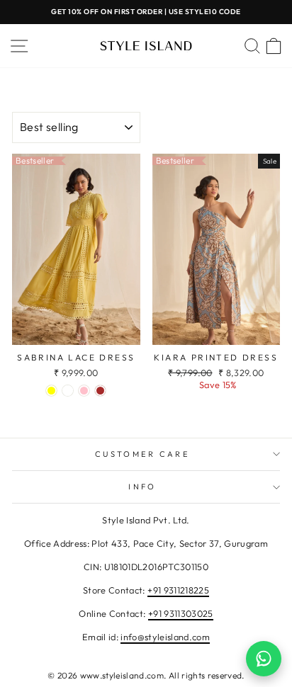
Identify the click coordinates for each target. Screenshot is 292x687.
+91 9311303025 (180, 613)
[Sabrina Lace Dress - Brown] (100, 390)
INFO (142, 487)
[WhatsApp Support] (263, 658)
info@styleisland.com (165, 636)
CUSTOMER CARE (142, 454)
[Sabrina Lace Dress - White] (67, 390)
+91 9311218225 (178, 590)
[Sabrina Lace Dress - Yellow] (51, 390)
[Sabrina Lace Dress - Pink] (84, 390)
